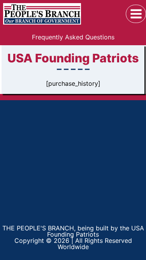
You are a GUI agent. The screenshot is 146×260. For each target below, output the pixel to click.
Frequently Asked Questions (73, 37)
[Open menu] (136, 14)
